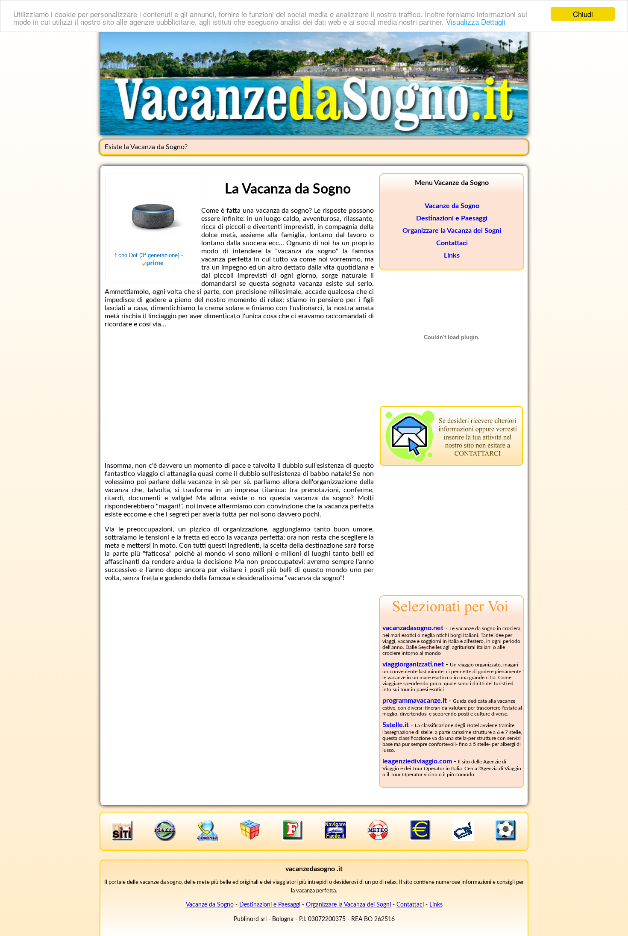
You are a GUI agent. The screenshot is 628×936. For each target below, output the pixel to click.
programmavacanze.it (414, 700)
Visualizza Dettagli (475, 21)
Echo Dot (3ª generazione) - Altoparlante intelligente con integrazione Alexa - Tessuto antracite (152, 255)
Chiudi (583, 14)
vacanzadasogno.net (412, 628)
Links (452, 255)
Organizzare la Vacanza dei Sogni (451, 230)
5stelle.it (395, 725)
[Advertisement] (239, 395)
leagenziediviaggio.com (417, 761)
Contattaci (452, 243)
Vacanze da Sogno (452, 205)
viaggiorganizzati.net (413, 664)
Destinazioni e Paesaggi (451, 218)
